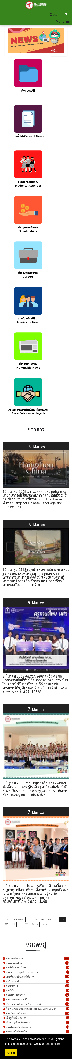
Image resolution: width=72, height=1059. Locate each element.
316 (67, 963)
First (8, 919)
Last (43, 924)
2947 (66, 958)
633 (67, 1013)
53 (68, 1027)
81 (68, 1022)
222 (19, 924)
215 (35, 919)
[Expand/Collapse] (32, 976)
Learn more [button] (53, 1043)
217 (49, 919)
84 (68, 990)
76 (68, 999)
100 (67, 986)
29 (68, 1008)
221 (13, 924)
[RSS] (4, 958)
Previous (20, 919)
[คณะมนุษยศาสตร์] (36, 5)
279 (67, 976)
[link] (28, 79)
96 (68, 1017)
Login (56, 14)
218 (56, 919)
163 (67, 1004)
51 (68, 972)
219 (62, 919)
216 (42, 919)
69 (68, 967)
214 (28, 919)
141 (67, 995)
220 (6, 924)
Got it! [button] (11, 1052)
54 (68, 981)
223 (26, 924)
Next (34, 924)
